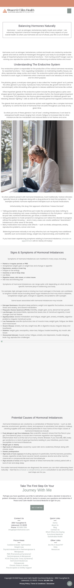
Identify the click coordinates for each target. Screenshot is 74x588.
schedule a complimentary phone (32, 470)
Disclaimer (50, 583)
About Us (55, 525)
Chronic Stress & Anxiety (19, 565)
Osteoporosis (19, 563)
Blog (55, 527)
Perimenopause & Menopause (19, 556)
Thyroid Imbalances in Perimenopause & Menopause (19, 550)
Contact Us (55, 530)
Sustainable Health (55, 537)
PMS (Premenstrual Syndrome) (19, 554)
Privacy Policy (25, 583)
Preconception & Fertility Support (19, 568)
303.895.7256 (21, 527)
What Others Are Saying (55, 532)
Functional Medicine (55, 534)
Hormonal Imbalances (19, 561)
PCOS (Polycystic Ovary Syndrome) (19, 559)
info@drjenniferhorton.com (19, 530)
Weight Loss (19, 547)
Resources (56, 549)
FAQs (55, 547)
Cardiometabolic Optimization (19, 545)
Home (55, 523)
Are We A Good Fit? (55, 545)
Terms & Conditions (38, 583)
